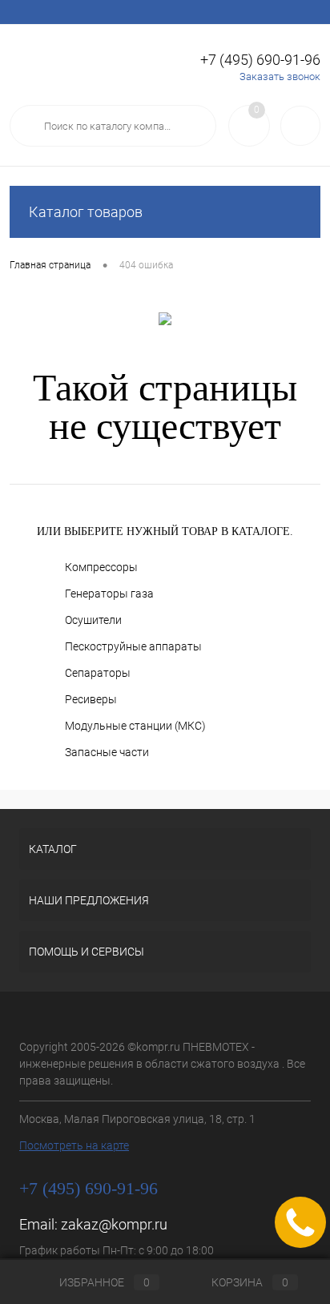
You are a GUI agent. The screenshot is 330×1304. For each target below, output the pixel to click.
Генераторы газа (109, 593)
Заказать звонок (279, 76)
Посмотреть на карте (74, 1145)
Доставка (128, 12)
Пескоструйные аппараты (133, 646)
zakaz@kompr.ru (114, 1224)
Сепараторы (98, 672)
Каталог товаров (86, 211)
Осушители (93, 620)
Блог (274, 12)
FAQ (178, 12)
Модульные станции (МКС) (135, 725)
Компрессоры (101, 567)
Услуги (25, 12)
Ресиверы (91, 699)
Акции (74, 12)
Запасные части (107, 752)
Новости (225, 12)
